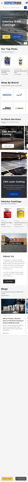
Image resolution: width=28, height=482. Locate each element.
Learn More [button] (17, 36)
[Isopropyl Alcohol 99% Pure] (20, 61)
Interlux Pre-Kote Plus (20, 222)
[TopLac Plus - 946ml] (7, 213)
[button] (9, 281)
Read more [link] (5, 333)
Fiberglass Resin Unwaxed (5, 71)
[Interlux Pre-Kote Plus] (20, 213)
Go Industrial (5, 69)
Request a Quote (7, 478)
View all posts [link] (4, 295)
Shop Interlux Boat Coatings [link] (8, 203)
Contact (3, 122)
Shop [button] (6, 36)
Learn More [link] (8, 146)
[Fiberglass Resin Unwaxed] (7, 61)
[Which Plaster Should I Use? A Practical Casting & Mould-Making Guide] (13, 306)
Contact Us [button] (14, 194)
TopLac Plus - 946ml (6, 222)
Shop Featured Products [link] (7, 51)
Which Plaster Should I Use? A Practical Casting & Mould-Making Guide (13, 321)
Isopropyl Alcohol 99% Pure (20, 71)
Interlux (3, 220)
